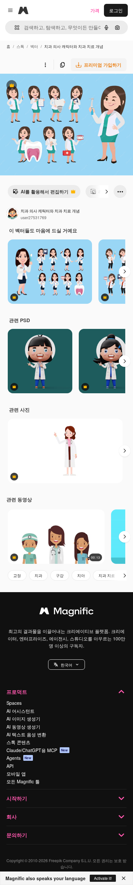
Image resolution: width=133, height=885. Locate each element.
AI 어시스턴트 (20, 711)
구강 (60, 575)
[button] (66, 664)
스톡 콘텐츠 (18, 742)
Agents (19, 758)
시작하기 (16, 798)
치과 (38, 575)
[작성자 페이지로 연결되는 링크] (12, 214)
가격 (94, 10)
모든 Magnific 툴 (23, 781)
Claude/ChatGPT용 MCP (37, 750)
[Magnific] (66, 612)
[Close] (124, 878)
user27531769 (33, 217)
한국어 (66, 664)
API (10, 766)
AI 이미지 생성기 (23, 718)
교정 (17, 575)
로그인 (116, 10)
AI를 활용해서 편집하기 (40, 193)
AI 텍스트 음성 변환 (26, 734)
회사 (11, 816)
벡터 (34, 46)
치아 (81, 575)
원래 (37, 86)
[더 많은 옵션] (45, 64)
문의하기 (16, 835)
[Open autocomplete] (14, 27)
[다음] (106, 191)
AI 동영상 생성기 (23, 726)
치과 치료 (106, 575)
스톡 (20, 46)
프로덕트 (16, 691)
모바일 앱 (16, 773)
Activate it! (103, 878)
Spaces (14, 703)
